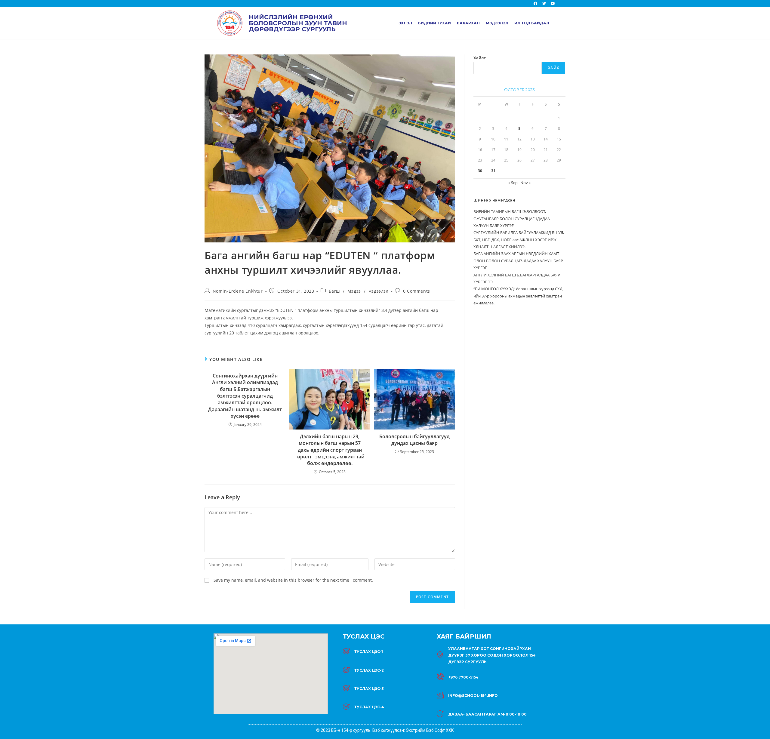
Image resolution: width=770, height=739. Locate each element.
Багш (334, 291)
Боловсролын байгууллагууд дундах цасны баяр (414, 439)
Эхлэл (405, 23)
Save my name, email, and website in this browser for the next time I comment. (293, 580)
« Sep (513, 182)
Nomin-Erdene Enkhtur (238, 291)
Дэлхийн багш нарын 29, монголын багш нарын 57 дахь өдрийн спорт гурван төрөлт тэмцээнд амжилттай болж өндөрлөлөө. (330, 450)
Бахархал (468, 23)
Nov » (525, 182)
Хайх (553, 67)
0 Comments (416, 291)
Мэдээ (354, 291)
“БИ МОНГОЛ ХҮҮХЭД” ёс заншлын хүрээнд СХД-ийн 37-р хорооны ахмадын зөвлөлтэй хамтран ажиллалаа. (518, 296)
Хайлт (479, 57)
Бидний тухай (434, 23)
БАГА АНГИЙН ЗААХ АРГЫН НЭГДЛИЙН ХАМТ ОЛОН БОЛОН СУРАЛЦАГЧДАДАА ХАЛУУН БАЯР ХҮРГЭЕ (518, 260)
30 (480, 170)
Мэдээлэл (497, 23)
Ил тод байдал (531, 23)
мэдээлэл (378, 291)
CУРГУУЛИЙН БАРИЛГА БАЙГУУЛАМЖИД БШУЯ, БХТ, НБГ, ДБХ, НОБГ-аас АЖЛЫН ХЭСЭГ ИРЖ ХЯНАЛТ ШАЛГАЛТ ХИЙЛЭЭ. (518, 239)
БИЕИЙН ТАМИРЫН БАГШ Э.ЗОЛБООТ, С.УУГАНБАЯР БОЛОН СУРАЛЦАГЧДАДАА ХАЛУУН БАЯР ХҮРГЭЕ (511, 218)
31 (493, 170)
